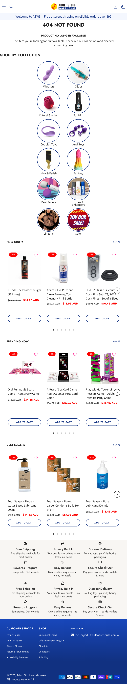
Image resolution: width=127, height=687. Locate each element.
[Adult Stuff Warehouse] (63, 6)
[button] (123, 6)
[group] (48, 74)
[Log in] (115, 6)
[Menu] (3, 6)
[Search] (11, 6)
